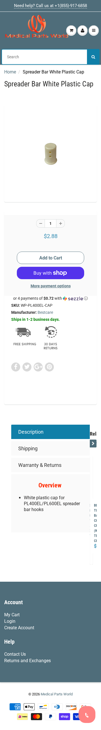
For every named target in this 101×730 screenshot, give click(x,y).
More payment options (51, 286)
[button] (50, 298)
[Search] (93, 57)
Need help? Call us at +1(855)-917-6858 (50, 5)
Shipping (28, 448)
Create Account (19, 627)
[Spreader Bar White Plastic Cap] (50, 153)
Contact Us (15, 654)
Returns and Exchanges (27, 660)
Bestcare (45, 312)
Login (9, 621)
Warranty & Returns (39, 465)
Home (10, 72)
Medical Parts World (57, 694)
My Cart (12, 614)
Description (30, 432)
